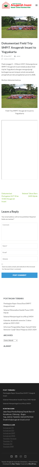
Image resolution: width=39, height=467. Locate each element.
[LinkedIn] (16, 457)
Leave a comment (9, 59)
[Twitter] (11, 457)
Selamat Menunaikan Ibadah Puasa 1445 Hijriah (19, 400)
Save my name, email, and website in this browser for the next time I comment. (18, 268)
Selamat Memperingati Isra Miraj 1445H (19, 317)
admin (18, 56)
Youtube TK (7, 441)
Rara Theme (16, 464)
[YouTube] (25, 457)
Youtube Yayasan (9, 438)
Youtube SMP (8, 446)
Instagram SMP (9, 433)
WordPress (32, 464)
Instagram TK (8, 428)
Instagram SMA (9, 436)
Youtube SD (7, 444)
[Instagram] (21, 457)
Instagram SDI (8, 430)
